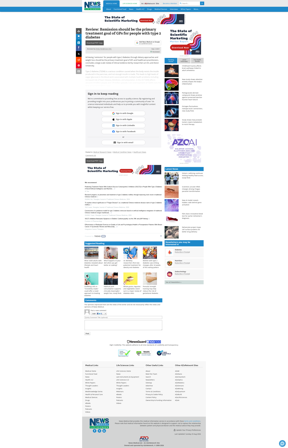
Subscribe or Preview (182, 252)
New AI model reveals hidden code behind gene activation (191, 202)
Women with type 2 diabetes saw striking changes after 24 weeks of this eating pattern (152, 264)
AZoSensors (179, 386)
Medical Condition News (122, 152)
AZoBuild (178, 394)
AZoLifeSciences (181, 397)
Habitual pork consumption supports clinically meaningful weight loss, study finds (112, 289)
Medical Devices (91, 397)
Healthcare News (139, 152)
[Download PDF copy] (79, 31)
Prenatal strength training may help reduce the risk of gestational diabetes (150, 289)
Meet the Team (151, 374)
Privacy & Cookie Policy (154, 394)
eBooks (88, 403)
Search (148, 377)
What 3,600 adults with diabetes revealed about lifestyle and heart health (93, 264)
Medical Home (111, 3)
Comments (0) (91, 155)
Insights (88, 389)
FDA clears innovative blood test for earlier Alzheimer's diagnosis (192, 216)
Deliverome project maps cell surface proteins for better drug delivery (191, 229)
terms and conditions (192, 421)
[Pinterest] (79, 65)
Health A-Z (89, 380)
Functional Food (91, 374)
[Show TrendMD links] (161, 236)
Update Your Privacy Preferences (188, 430)
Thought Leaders (91, 386)
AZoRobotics (179, 383)
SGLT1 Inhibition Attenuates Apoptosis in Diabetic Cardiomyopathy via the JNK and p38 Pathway (116, 219)
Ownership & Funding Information (159, 400)
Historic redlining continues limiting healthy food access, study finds (192, 175)
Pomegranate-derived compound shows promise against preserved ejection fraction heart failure (192, 96)
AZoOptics (179, 380)
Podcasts (88, 409)
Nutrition (178, 261)
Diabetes (178, 250)
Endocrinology (180, 271)
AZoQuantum (180, 391)
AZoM (177, 371)
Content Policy (151, 397)
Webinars (120, 391)
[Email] (79, 71)
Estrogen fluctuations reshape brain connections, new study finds (192, 108)
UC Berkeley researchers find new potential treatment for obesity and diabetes (132, 264)
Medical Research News (102, 152)
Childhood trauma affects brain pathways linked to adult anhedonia (191, 68)
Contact (148, 389)
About (148, 371)
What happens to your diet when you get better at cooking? (112, 263)
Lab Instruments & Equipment (127, 377)
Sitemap (149, 383)
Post (87, 333)
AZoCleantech (180, 377)
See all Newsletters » (173, 282)
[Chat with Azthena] (282, 443)
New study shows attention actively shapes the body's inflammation (192, 81)
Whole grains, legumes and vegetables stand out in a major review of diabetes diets (132, 289)
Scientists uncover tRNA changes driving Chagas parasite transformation (191, 189)
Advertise (149, 386)
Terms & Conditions (153, 391)
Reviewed (156, 52)
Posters (88, 406)
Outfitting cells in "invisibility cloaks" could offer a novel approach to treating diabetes (92, 291)
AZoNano (178, 374)
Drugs (87, 400)
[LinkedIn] (79, 42)
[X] (79, 54)
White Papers (90, 383)
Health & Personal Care (94, 394)
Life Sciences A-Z (122, 380)
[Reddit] (79, 60)
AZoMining (179, 389)
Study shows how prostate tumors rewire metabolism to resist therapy (192, 122)
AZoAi (177, 400)
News (87, 377)
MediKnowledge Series (93, 391)
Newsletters (150, 380)
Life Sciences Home (130, 3)
